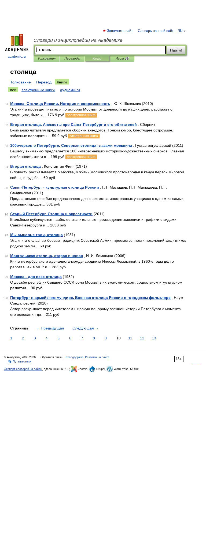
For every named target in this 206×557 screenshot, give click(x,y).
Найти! (176, 50)
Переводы (72, 58)
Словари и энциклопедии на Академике (78, 40)
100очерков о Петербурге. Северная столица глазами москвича (71, 145)
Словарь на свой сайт (156, 31)
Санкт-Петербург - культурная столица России (54, 187)
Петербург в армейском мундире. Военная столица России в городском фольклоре (90, 297)
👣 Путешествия (19, 361)
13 (154, 338)
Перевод (44, 82)
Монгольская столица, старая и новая (46, 256)
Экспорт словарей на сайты (23, 369)
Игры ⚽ (122, 58)
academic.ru (17, 56)
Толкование (20, 82)
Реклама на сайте (97, 357)
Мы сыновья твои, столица (36, 235)
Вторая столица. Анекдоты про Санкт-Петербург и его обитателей (73, 124)
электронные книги (38, 90)
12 (142, 338)
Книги (97, 58)
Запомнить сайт (120, 31)
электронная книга (81, 115)
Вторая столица (25, 166)
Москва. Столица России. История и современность (60, 103)
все (13, 90)
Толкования (47, 58)
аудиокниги (70, 90)
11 (130, 338)
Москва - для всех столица (36, 276)
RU (180, 31)
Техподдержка (73, 357)
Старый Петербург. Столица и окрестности (51, 214)
